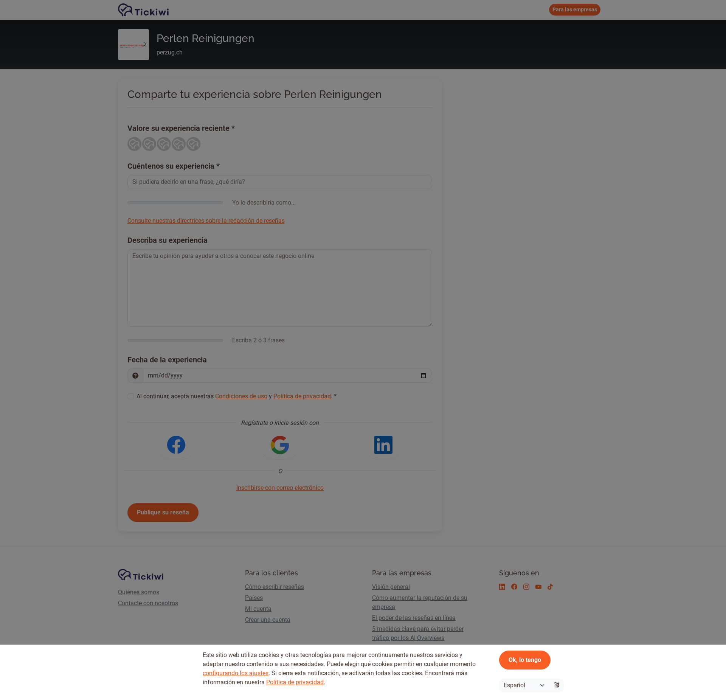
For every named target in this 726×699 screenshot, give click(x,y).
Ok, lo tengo (525, 659)
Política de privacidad (295, 682)
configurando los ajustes (235, 673)
